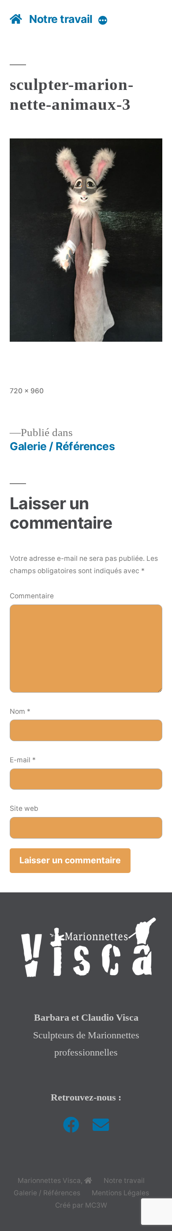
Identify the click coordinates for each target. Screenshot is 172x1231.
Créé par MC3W (81, 1205)
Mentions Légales (120, 1193)
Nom (20, 711)
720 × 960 (27, 391)
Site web (24, 808)
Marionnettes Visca (49, 1180)
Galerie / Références (47, 1193)
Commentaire (32, 596)
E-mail (23, 760)
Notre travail (61, 19)
